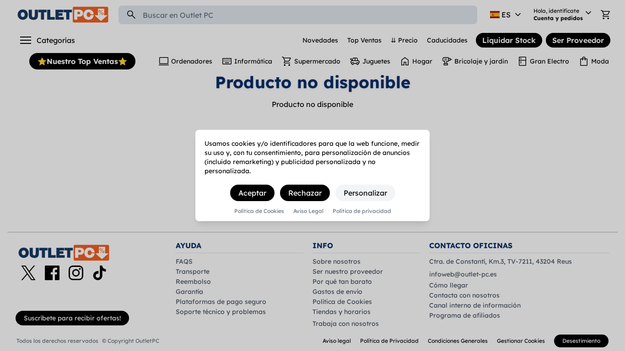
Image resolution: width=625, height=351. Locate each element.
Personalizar (365, 192)
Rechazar (305, 192)
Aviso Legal (308, 211)
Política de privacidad (362, 211)
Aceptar (252, 192)
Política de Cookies (259, 211)
